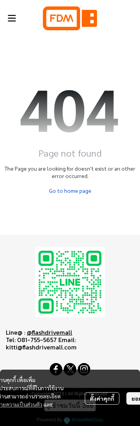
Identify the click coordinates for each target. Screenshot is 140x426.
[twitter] (70, 369)
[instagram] (84, 369)
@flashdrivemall (49, 332)
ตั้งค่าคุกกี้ (102, 398)
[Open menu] (11, 18)
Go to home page (70, 190)
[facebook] (56, 369)
